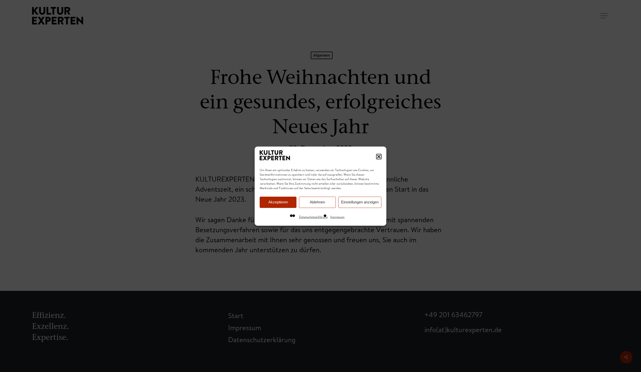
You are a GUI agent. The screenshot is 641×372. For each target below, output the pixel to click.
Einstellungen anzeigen (360, 202)
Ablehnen (317, 202)
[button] (378, 156)
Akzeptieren (278, 202)
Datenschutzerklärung (313, 217)
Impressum (337, 217)
